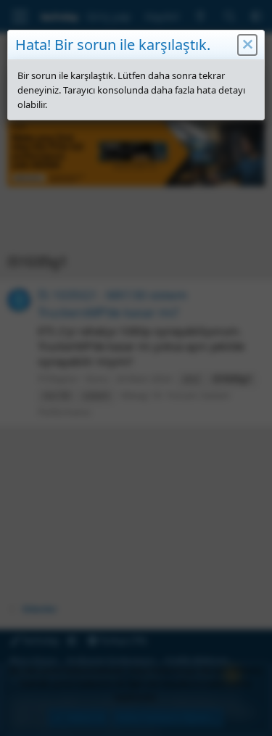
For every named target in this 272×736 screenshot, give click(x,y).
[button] (247, 45)
